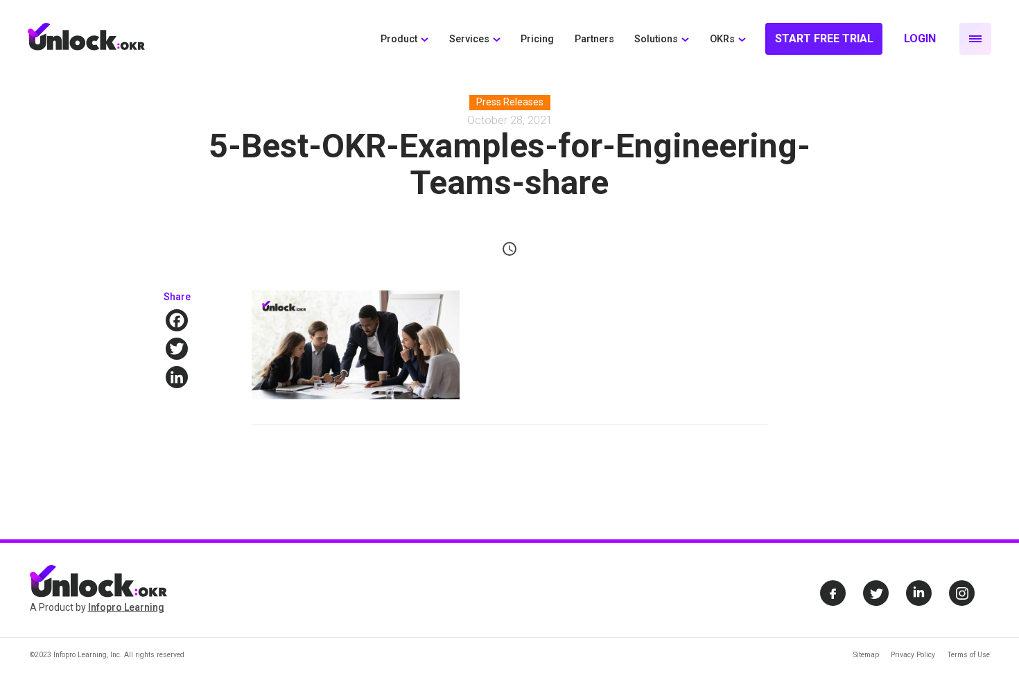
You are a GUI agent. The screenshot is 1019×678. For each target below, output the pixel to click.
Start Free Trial (824, 38)
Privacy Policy (913, 654)
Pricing (537, 39)
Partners (594, 39)
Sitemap (866, 654)
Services (469, 39)
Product (399, 39)
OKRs (722, 39)
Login (920, 38)
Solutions (656, 39)
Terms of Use (968, 654)
